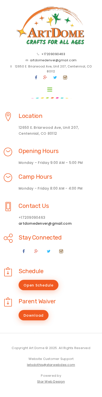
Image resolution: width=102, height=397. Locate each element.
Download (34, 315)
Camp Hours (35, 176)
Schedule (31, 271)
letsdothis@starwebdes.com (51, 364)
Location (30, 115)
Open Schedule (38, 285)
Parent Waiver (37, 301)
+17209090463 (53, 54)
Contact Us (34, 205)
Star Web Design (51, 381)
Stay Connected (40, 237)
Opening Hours (39, 151)
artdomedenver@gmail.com (53, 60)
